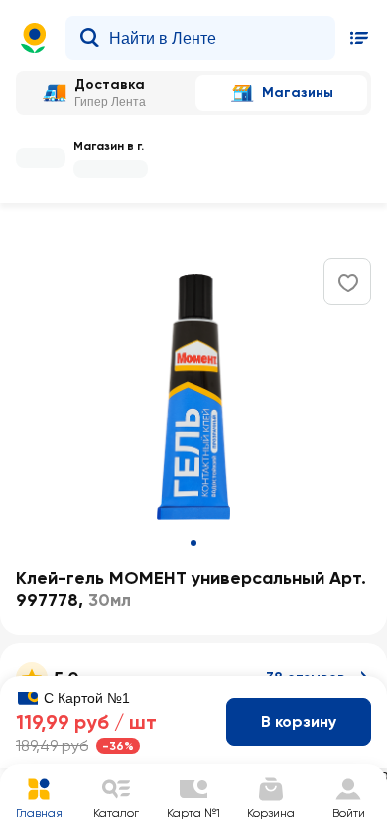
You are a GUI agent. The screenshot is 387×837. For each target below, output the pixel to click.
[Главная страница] (34, 38)
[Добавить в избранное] (348, 282)
